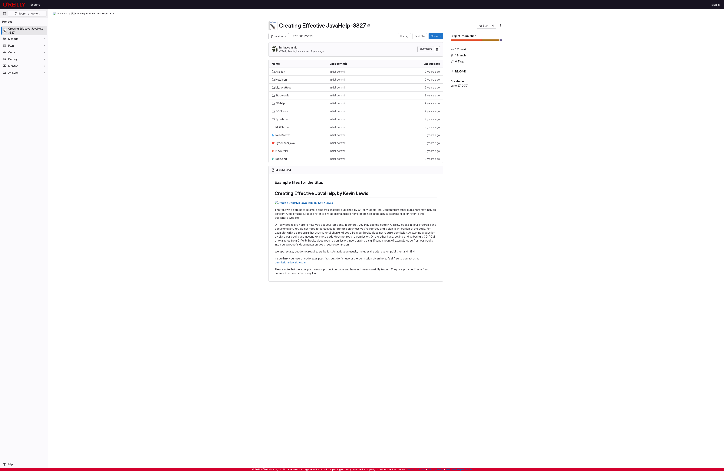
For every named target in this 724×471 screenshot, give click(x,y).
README (460, 71)
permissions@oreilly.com (290, 262)
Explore (35, 4)
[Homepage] (15, 5)
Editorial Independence (459, 469)
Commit (460, 49)
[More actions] (501, 26)
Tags (459, 61)
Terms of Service (416, 469)
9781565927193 (302, 36)
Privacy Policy (435, 469)
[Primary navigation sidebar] (5, 14)
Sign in (715, 4)
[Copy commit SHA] (437, 49)
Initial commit (288, 47)
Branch (460, 55)
